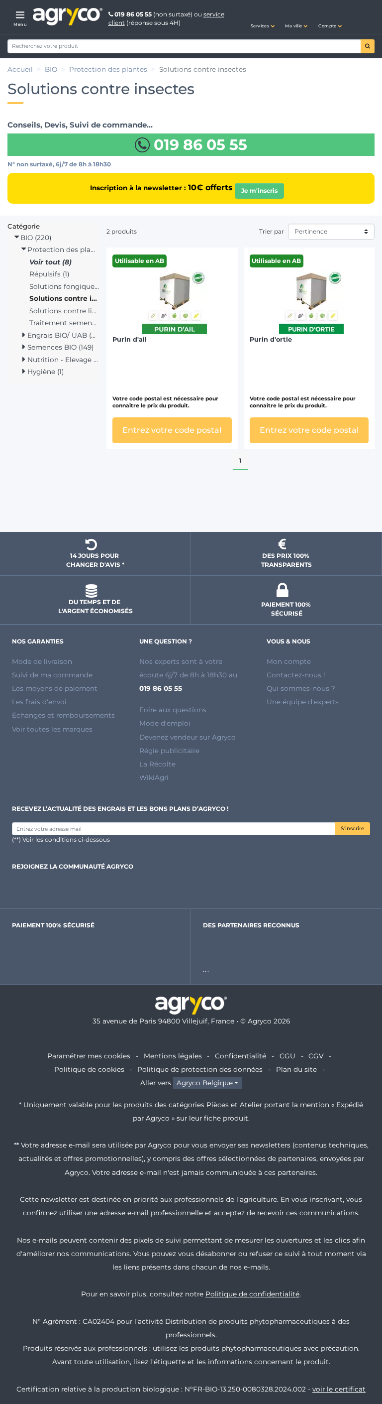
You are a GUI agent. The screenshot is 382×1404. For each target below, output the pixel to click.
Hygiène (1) (44, 372)
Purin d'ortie (271, 339)
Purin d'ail (129, 339)
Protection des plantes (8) (62, 250)
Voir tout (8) (50, 262)
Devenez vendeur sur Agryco (187, 737)
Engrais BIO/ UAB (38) (62, 335)
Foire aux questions (172, 710)
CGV (315, 1056)
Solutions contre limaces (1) (64, 311)
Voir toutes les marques (52, 729)
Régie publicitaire (169, 751)
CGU (287, 1056)
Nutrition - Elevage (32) (62, 360)
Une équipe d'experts (303, 702)
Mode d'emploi (165, 723)
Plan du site (296, 1069)
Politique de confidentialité (252, 1294)
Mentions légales (173, 1056)
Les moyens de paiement (54, 688)
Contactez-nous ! (296, 675)
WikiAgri (154, 777)
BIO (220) (34, 238)
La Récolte (157, 764)
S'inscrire (352, 828)
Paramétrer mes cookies (88, 1056)
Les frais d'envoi (39, 702)
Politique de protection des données (200, 1069)
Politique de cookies (89, 1069)
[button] (263, 17)
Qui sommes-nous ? (301, 688)
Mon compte (289, 661)
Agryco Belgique (205, 1083)
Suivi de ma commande (52, 675)
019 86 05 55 (133, 14)
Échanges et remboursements (63, 715)
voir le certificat (339, 1389)
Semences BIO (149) (59, 347)
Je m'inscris (259, 190)
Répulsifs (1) (49, 274)
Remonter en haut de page (191, 506)
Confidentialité (240, 1056)
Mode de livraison (42, 661)
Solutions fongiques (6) (64, 286)
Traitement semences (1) (64, 323)
